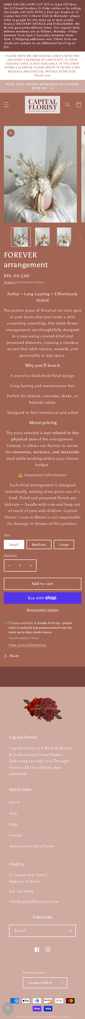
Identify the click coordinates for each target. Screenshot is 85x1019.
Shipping (9, 282)
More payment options (43, 609)
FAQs (13, 824)
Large (64, 544)
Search (14, 802)
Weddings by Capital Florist (32, 846)
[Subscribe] (70, 931)
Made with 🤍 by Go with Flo (55, 1017)
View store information (27, 645)
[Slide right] (80, 238)
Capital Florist (31, 1017)
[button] (6, 104)
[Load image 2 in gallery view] (42, 237)
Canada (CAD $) (40, 983)
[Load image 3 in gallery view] (63, 237)
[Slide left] (5, 238)
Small (14, 544)
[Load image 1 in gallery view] (20, 237)
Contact (15, 835)
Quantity (10, 556)
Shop (13, 813)
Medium (39, 544)
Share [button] (14, 656)
